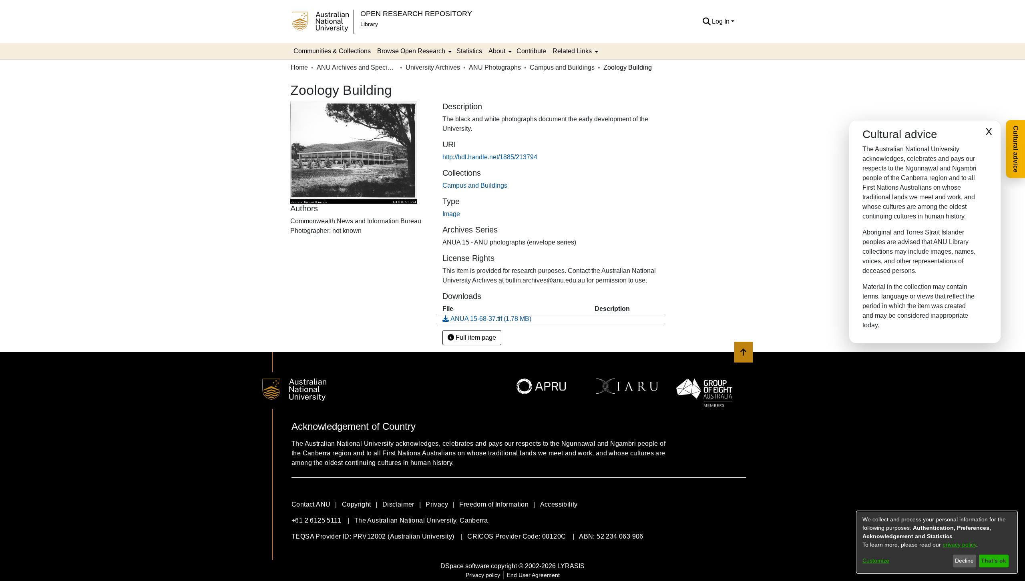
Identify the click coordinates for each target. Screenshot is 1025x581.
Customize (875, 560)
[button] (706, 21)
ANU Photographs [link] (495, 67)
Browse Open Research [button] (411, 51)
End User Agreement (533, 575)
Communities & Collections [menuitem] (332, 51)
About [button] (496, 51)
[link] (474, 185)
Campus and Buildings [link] (562, 67)
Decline (964, 560)
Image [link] (451, 213)
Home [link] (299, 67)
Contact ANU (310, 504)
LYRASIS (571, 566)
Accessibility (559, 504)
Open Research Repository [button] (416, 13)
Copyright (356, 504)
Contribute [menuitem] (531, 51)
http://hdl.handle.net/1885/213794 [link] (489, 157)
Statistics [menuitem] (469, 51)
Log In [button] (721, 21)
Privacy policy (483, 575)
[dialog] (937, 542)
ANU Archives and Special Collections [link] (357, 67)
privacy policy (959, 544)
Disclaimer (398, 504)
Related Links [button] (572, 51)
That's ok (993, 560)
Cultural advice (1015, 149)
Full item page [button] (475, 337)
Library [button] (369, 24)
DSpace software (464, 566)
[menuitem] (413, 51)
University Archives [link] (433, 67)
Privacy (437, 504)
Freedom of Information (494, 504)
